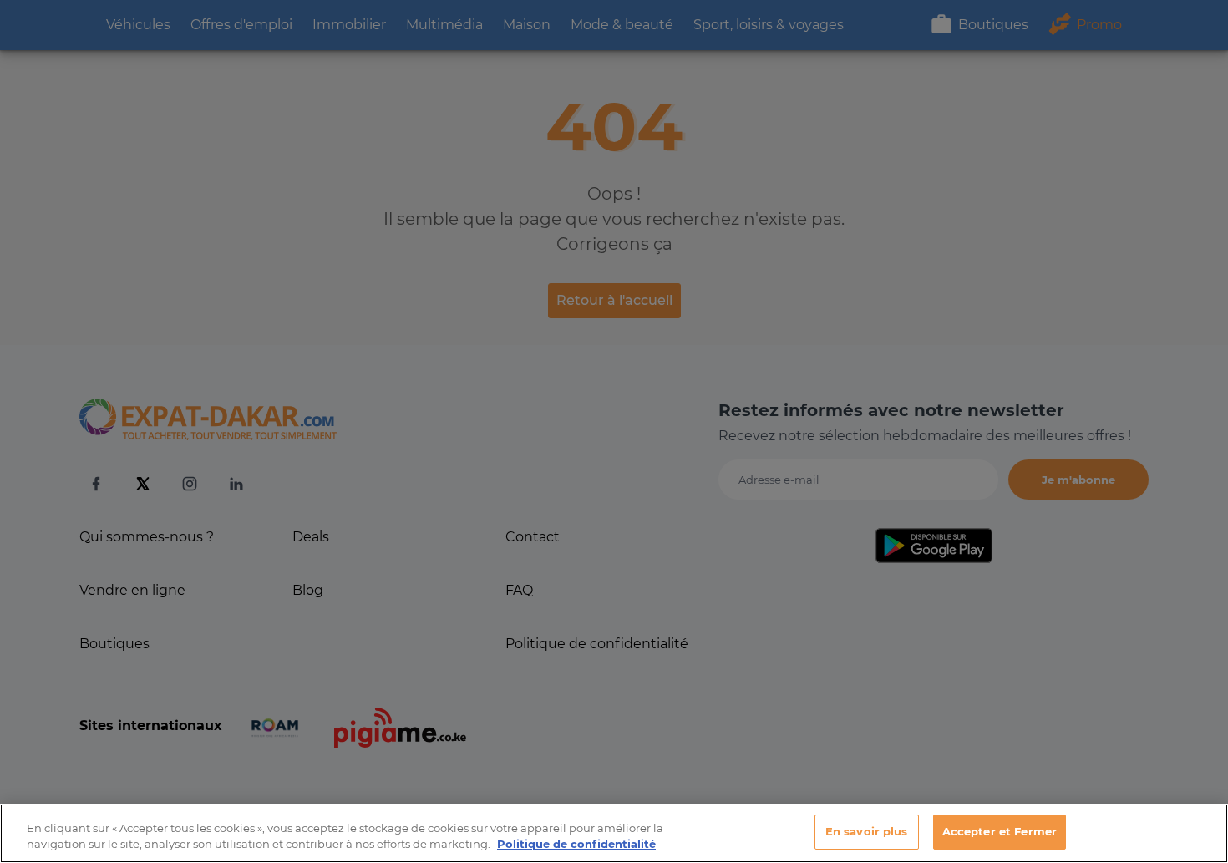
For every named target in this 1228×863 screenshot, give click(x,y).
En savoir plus (866, 831)
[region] (614, 833)
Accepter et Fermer (999, 831)
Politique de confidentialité (576, 844)
